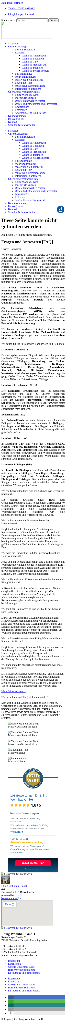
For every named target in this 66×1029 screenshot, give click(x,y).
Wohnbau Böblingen (33, 58)
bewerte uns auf (9, 898)
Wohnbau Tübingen (32, 67)
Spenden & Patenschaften (22, 125)
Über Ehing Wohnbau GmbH (24, 91)
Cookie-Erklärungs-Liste (21, 966)
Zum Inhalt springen (12, 2)
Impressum (14, 960)
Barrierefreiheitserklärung (21, 969)
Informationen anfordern (28, 88)
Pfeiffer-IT (27, 1024)
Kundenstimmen (17, 115)
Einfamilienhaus (23, 73)
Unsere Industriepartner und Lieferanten (36, 103)
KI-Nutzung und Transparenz (24, 972)
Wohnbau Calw (30, 61)
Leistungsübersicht (25, 49)
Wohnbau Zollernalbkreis (35, 70)
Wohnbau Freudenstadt (34, 64)
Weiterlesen (16, 831)
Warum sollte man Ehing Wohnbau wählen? (24, 697)
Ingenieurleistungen (25, 97)
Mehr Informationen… (13, 691)
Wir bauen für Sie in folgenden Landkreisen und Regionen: (32, 343)
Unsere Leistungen (18, 46)
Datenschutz (14, 963)
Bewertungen (22, 106)
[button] (33, 249)
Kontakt (12, 121)
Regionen (20, 52)
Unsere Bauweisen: (11, 249)
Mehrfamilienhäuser (25, 76)
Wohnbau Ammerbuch (34, 55)
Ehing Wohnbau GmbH (27, 94)
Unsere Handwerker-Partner (30, 100)
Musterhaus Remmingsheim (30, 85)
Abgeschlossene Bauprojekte (30, 112)
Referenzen (21, 109)
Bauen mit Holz (23, 82)
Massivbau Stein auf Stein (29, 79)
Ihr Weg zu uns (16, 118)
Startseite (13, 43)
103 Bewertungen (22, 795)
